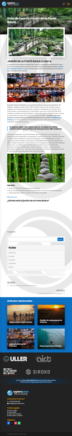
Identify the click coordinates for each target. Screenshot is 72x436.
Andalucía (12, 253)
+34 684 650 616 (14, 401)
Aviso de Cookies (14, 414)
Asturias (11, 256)
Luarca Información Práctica (17, 345)
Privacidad (12, 412)
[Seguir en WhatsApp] (19, 423)
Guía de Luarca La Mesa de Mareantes (23, 285)
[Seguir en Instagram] (15, 423)
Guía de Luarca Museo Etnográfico (50, 293)
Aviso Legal (12, 410)
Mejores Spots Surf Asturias (20, 322)
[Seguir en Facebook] (8, 423)
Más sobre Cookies (15, 416)
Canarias (12, 260)
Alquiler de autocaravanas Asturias (51, 321)
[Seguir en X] (12, 423)
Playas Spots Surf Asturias (50, 346)
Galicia (11, 267)
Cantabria (12, 264)
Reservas (63, 426)
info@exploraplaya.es (16, 403)
